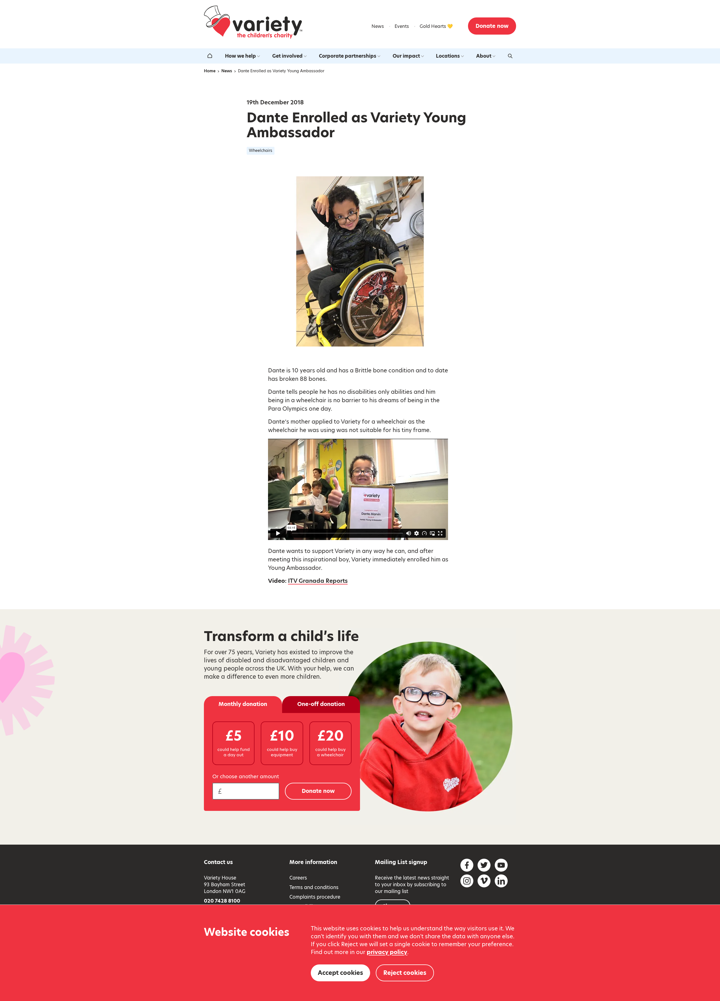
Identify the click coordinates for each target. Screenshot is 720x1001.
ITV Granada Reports (318, 581)
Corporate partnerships (347, 56)
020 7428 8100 (222, 900)
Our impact (406, 56)
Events (402, 26)
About (483, 56)
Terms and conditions (313, 887)
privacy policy (387, 952)
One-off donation (321, 704)
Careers (298, 877)
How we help (240, 56)
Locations (448, 56)
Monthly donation (243, 704)
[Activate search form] (510, 56)
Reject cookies (404, 973)
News (378, 26)
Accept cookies (340, 973)
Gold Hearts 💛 (436, 26)
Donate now (492, 26)
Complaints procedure (314, 897)
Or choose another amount (245, 776)
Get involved (287, 56)
